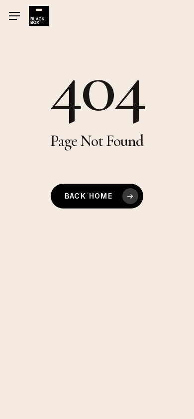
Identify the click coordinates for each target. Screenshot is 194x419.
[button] (14, 16)
